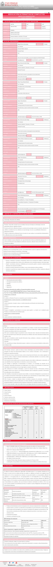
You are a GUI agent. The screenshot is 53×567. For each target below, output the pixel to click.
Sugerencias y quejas (33, 565)
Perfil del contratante (27, 565)
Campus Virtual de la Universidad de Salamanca (20, 38)
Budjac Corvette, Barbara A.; (12, 451)
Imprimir (46, 12)
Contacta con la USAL (5, 563)
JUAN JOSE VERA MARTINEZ (13, 448)
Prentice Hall (43, 451)
